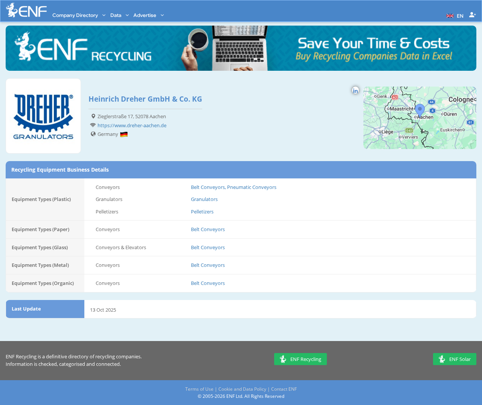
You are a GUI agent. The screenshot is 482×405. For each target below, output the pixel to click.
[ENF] (26, 10)
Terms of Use (199, 389)
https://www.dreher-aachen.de (132, 125)
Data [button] (116, 15)
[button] (454, 15)
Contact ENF (284, 389)
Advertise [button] (145, 15)
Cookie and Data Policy (242, 389)
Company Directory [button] (75, 15)
